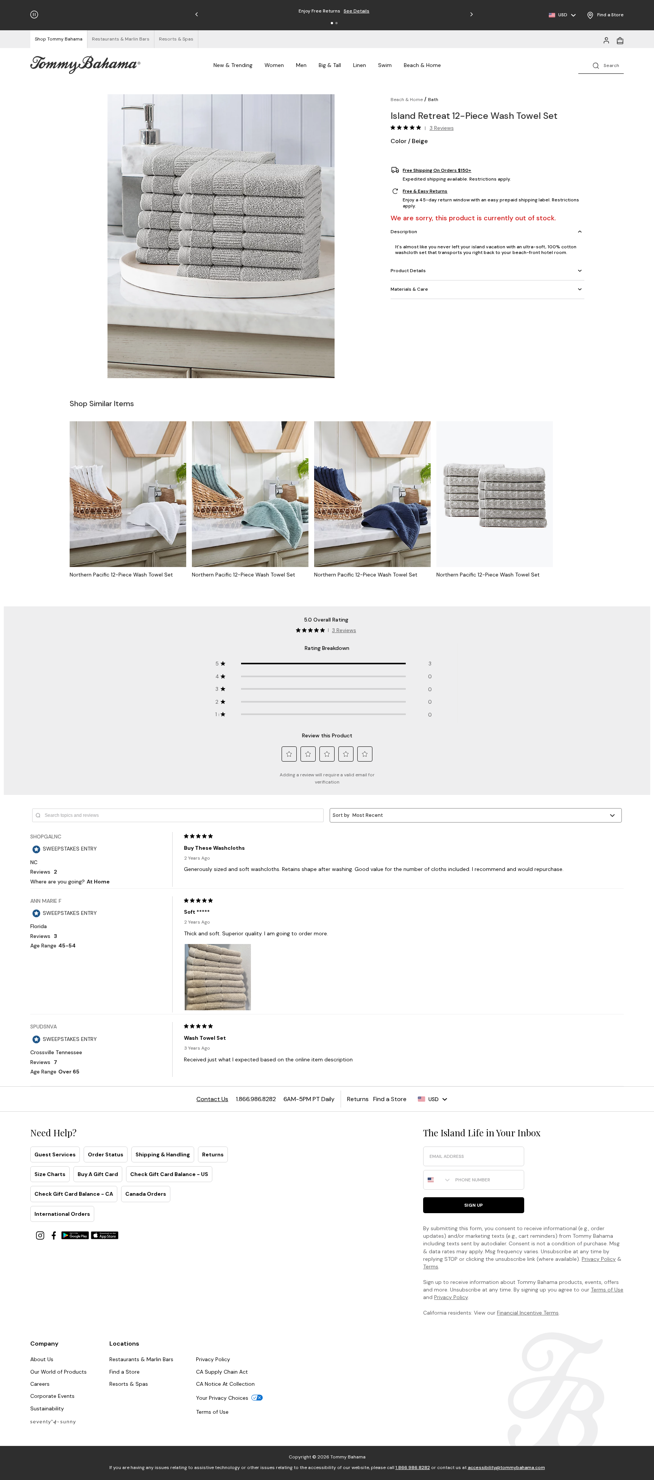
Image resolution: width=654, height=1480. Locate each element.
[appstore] (105, 1235)
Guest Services (55, 1154)
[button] (332, 23)
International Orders (62, 1213)
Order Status (105, 1154)
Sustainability (47, 1408)
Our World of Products (58, 1371)
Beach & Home (422, 65)
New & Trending (232, 65)
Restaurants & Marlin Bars (141, 1359)
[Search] (601, 65)
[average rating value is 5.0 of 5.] (408, 127)
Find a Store (124, 1371)
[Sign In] (606, 39)
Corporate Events (52, 1396)
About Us (41, 1359)
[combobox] (438, 1179)
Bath (433, 100)
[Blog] (53, 1421)
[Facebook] (54, 1235)
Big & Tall (330, 65)
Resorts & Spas (128, 1383)
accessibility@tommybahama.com (506, 1467)
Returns (213, 1154)
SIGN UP (473, 1205)
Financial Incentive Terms (528, 1312)
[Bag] (620, 39)
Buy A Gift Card (98, 1174)
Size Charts (49, 1174)
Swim (385, 65)
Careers (40, 1383)
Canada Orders (145, 1193)
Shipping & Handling (162, 1154)
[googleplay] (76, 1235)
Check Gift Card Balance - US (169, 1174)
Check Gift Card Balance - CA (73, 1193)
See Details (370, 11)
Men (301, 65)
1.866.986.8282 (413, 1467)
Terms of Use (607, 1289)
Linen (359, 65)
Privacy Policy (599, 1259)
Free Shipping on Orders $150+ (437, 170)
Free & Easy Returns (425, 191)
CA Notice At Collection (225, 1383)
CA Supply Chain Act (222, 1371)
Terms (430, 1266)
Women (274, 65)
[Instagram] (41, 1235)
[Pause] (34, 15)
